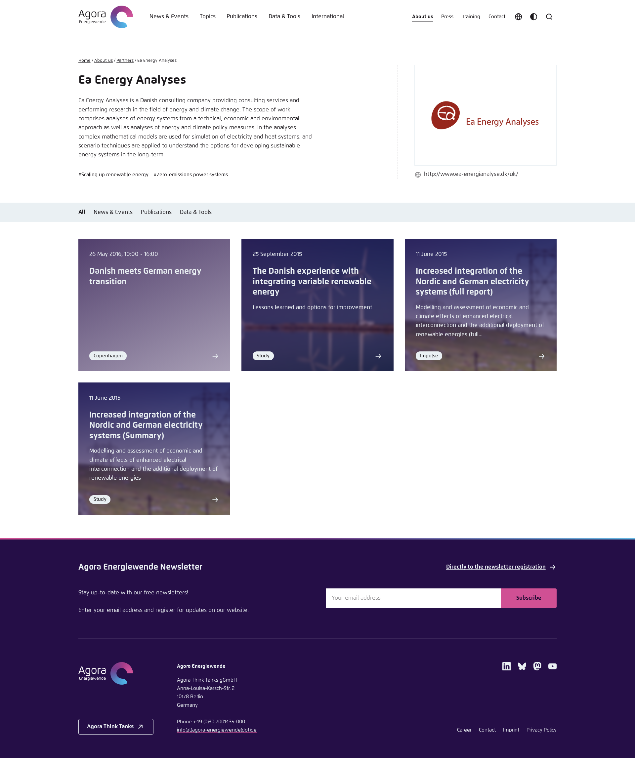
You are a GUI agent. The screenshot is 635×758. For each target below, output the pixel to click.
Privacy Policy (542, 730)
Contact (496, 16)
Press (447, 16)
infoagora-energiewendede (217, 730)
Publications (242, 17)
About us (422, 16)
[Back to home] (115, 673)
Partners (125, 61)
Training (471, 16)
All (81, 212)
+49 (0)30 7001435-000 (219, 721)
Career (464, 730)
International (328, 17)
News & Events (169, 17)
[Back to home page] (105, 17)
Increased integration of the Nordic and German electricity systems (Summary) (146, 425)
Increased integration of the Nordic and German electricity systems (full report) (472, 281)
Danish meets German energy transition (145, 276)
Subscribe (528, 598)
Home (84, 61)
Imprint (511, 730)
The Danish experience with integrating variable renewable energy (312, 281)
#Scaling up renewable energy (113, 174)
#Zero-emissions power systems (191, 174)
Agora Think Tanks (110, 727)
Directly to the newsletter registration (496, 567)
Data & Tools (284, 17)
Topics (208, 17)
